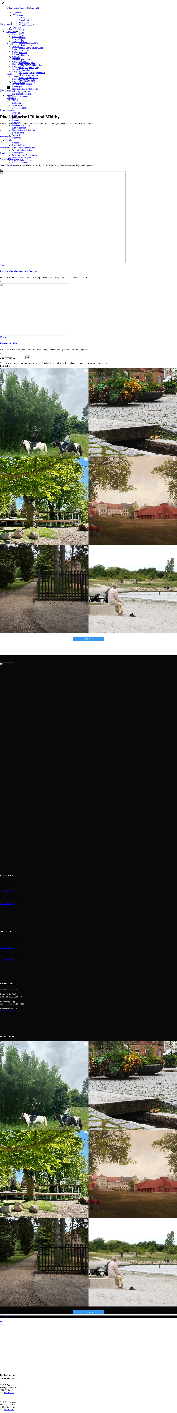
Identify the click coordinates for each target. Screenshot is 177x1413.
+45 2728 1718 (6, 947)
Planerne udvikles (8, 343)
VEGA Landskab (10, 1317)
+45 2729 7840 (6, 891)
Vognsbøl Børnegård (9, 159)
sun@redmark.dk (7, 1011)
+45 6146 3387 (6, 903)
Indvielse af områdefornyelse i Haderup (18, 271)
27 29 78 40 (9, 1392)
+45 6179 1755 (6, 960)
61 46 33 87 (9, 1409)
